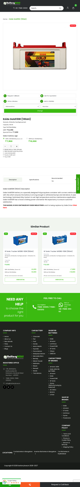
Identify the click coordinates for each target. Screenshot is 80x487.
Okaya (52, 351)
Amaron (52, 341)
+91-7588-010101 (21, 8)
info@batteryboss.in (13, 383)
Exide (51, 339)
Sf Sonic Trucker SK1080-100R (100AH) (19, 251)
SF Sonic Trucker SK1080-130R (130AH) (58, 251)
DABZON (52, 354)
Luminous (53, 344)
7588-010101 (42, 307)
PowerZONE (54, 346)
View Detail (20, 280)
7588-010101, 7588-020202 (12, 379)
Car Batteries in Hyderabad (63, 452)
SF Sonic (53, 349)
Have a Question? (78, 184)
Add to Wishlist (49, 101)
